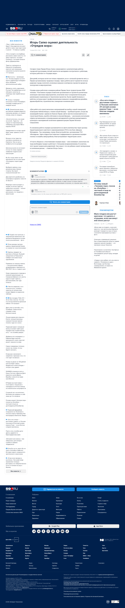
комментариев (40, 55)
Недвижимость (11, 24)
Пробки (63, 29)
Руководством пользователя (71, 582)
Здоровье (35, 518)
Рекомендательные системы (71, 594)
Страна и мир (102, 503)
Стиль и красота (103, 501)
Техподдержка (10, 506)
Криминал (59, 501)
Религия (79, 515)
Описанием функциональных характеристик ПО (76, 583)
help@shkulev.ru (18, 589)
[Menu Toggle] (7, 28)
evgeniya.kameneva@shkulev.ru (106, 574)
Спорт (99, 498)
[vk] (39, 531)
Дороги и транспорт (38, 509)
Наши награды (10, 501)
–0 (87, 186)
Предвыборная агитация (14, 509)
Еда (33, 512)
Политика (80, 503)
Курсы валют (64, 24)
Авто (33, 498)
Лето (57, 506)
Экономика (101, 509)
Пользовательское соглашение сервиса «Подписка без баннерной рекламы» (84, 596)
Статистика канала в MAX (14, 512)
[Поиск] (109, 28)
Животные (35, 515)
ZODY (72, 24)
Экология (101, 506)
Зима (57, 498)
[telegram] (34, 531)
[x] (58, 531)
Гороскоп (55, 24)
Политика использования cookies (72, 591)
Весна (34, 503)
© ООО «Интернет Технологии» (14, 602)
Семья (79, 518)
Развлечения (81, 512)
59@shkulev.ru (25, 587)
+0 (82, 186)
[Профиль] (118, 28)
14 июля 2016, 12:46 (35, 50)
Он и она (80, 498)
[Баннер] (35, 33)
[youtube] (62, 531)
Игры (77, 24)
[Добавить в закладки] (83, 55)
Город (34, 506)
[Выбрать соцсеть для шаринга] (88, 55)
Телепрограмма (39, 24)
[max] (53, 531)
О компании (10, 498)
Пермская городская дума (38, 156)
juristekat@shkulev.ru (47, 588)
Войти (36, 212)
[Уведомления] (114, 28)
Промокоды (84, 24)
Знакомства (22, 24)
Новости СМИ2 (35, 224)
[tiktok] (67, 531)
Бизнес (34, 501)
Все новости (16, 41)
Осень (79, 501)
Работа (79, 509)
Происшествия (82, 506)
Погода (29, 24)
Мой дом (59, 509)
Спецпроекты (102, 512)
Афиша (48, 24)
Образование (60, 518)
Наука (58, 512)
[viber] (48, 531)
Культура (59, 503)
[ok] (43, 531)
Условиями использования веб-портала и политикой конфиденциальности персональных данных (89, 585)
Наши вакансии (11, 503)
